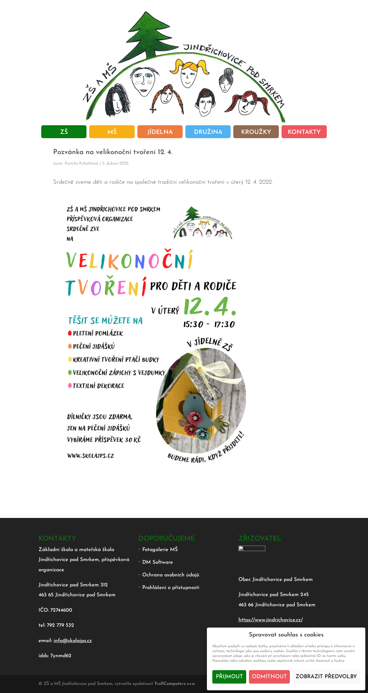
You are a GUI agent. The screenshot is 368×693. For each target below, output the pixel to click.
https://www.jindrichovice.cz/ (270, 620)
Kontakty (304, 133)
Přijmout (229, 677)
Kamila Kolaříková (81, 163)
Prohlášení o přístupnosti (170, 587)
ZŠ (64, 133)
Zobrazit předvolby (326, 677)
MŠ (112, 133)
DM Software (157, 562)
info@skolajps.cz (73, 640)
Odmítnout (269, 677)
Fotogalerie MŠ (160, 549)
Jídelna (160, 133)
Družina (208, 133)
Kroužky (256, 133)
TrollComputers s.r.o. (174, 684)
